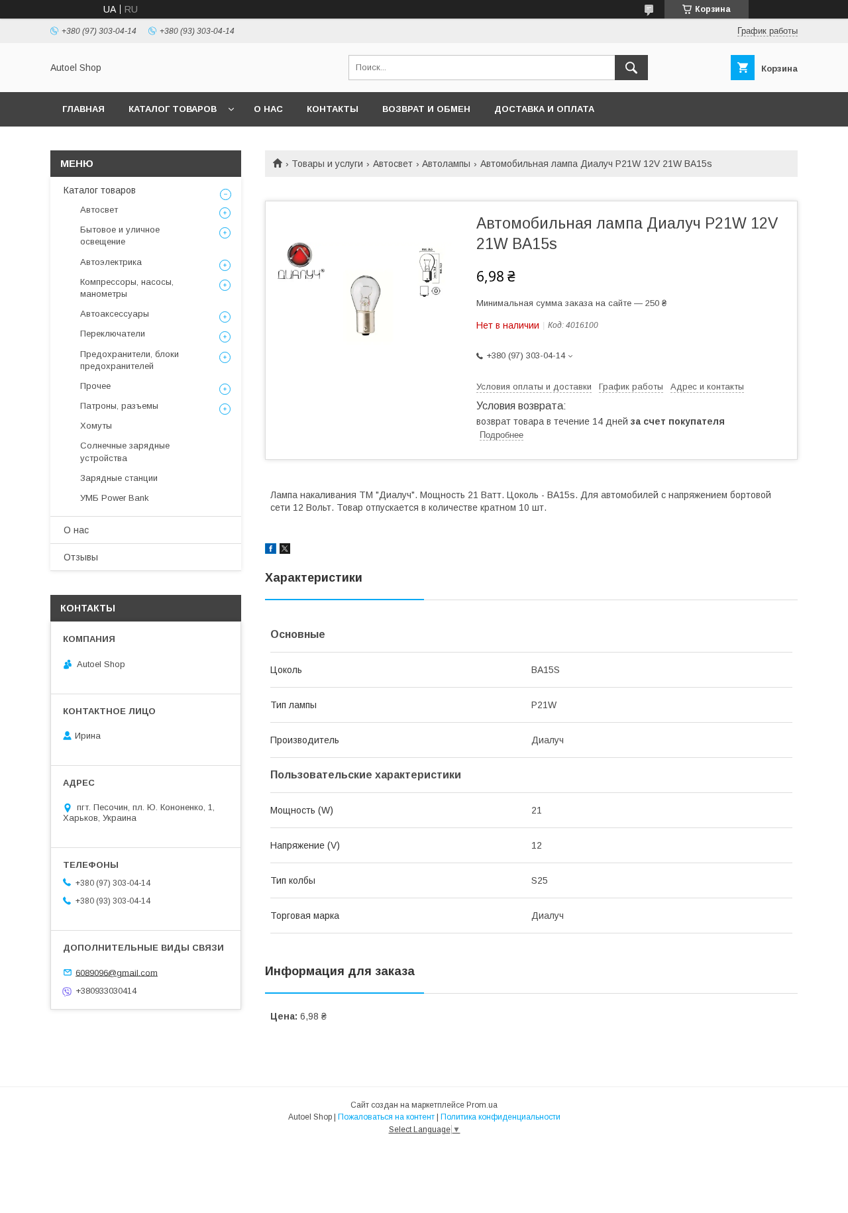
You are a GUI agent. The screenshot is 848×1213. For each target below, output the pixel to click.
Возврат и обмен (426, 109)
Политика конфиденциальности (500, 1117)
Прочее (95, 386)
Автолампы (446, 163)
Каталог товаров (173, 109)
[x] (285, 550)
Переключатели (112, 334)
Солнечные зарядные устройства (125, 451)
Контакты (332, 109)
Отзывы (81, 557)
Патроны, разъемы (119, 406)
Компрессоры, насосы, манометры (127, 288)
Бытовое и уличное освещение (120, 235)
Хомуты (96, 426)
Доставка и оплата (544, 109)
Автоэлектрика (111, 262)
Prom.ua (482, 1105)
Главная (83, 109)
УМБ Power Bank (114, 498)
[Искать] (631, 67)
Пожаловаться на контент (386, 1117)
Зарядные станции (119, 478)
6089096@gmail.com (117, 972)
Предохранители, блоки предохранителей (129, 360)
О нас (268, 109)
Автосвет (393, 163)
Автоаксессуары (114, 314)
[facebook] (270, 550)
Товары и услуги (327, 163)
